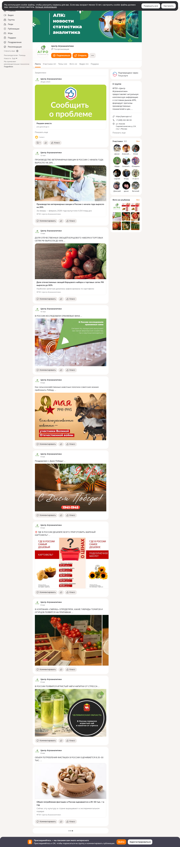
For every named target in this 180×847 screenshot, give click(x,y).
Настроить (169, 6)
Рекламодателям (11, 55)
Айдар (117, 166)
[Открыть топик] (70, 161)
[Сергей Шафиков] (117, 173)
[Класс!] (36, 137)
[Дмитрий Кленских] (117, 185)
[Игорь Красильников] (126, 173)
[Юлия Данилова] (136, 148)
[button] (61, 55)
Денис (117, 154)
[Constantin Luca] (126, 161)
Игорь (126, 179)
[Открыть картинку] (60, 563)
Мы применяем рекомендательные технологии (16, 64)
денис (126, 191)
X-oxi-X (136, 179)
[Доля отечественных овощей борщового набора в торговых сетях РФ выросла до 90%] (70, 269)
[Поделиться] (46, 143)
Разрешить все (151, 6)
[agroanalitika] (37, 80)
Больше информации (46, 7)
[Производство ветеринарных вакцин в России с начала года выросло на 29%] (70, 191)
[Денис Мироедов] (117, 148)
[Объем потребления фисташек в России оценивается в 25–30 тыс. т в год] (70, 790)
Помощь (22, 55)
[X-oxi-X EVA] (136, 173)
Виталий (135, 191)
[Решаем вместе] (70, 107)
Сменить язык (9, 51)
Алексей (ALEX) (128, 154)
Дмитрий (117, 191)
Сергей (117, 179)
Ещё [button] (13, 58)
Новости (7, 58)
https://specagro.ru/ (124, 116)
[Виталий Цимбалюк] (136, 185)
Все (138, 141)
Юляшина (136, 166)
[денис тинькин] (126, 185)
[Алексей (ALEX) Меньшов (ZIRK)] (126, 148)
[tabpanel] (71, 447)
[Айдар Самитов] (117, 161)
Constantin (126, 166)
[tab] (38, 63)
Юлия (135, 154)
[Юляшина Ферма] (136, 161)
